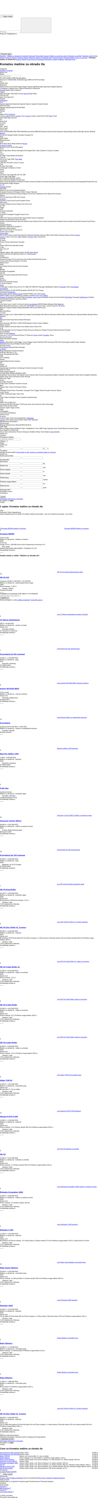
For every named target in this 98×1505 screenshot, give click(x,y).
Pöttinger (61, 59)
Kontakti (13, 1471)
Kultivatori (32, 56)
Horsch (29, 59)
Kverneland (40, 59)
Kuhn (34, 59)
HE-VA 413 (4, 577)
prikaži (3, 497)
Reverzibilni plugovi (42, 56)
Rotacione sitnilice (35, 58)
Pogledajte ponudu (7, 1439)
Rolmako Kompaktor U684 (11, 1192)
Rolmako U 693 (6, 1230)
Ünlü (73, 59)
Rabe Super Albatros (9, 1268)
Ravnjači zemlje (57, 58)
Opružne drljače (22, 58)
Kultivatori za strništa (74, 56)
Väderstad (68, 59)
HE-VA (3, 1154)
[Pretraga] (36, 25)
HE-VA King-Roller (8, 890)
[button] (49, 44)
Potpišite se (5, 598)
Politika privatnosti (16, 1478)
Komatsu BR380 (7, 534)
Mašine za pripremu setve (58, 56)
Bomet (24, 59)
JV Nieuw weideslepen (10, 620)
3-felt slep (4, 788)
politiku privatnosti (24, 600)
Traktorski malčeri (88, 56)
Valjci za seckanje (81, 58)
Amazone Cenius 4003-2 (10, 821)
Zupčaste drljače (69, 58)
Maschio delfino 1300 (9, 754)
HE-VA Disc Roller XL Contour (13, 927)
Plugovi (14, 58)
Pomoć (8, 1471)
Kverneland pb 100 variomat (12, 654)
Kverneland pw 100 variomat (12, 855)
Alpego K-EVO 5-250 (9, 1117)
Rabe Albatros (6, 1343)
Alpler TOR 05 (6, 1080)
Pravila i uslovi (5, 1478)
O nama (2, 1471)
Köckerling (48, 59)
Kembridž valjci (46, 58)
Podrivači (8, 58)
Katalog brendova (59, 1478)
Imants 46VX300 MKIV (9, 689)
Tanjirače (25, 56)
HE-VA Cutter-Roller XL (10, 967)
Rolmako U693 (6, 1306)
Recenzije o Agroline (45, 1478)
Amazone (18, 59)
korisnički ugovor (36, 600)
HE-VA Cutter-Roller (8, 1005)
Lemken (55, 59)
